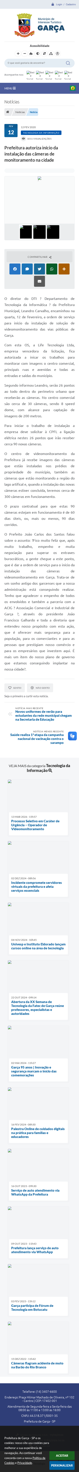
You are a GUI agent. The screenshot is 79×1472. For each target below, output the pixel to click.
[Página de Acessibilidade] (57, 54)
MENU (8, 88)
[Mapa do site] (51, 54)
